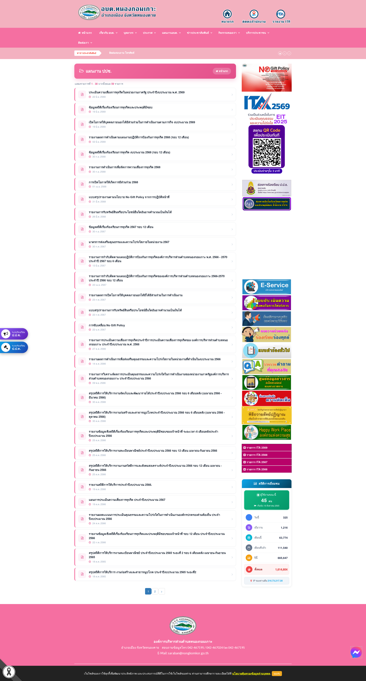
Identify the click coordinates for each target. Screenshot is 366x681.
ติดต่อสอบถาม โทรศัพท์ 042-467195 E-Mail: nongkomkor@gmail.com (148, 52)
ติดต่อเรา (83, 42)
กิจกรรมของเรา (227, 32)
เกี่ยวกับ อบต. (106, 32)
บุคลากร (128, 32)
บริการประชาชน (256, 32)
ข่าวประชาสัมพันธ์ (198, 32)
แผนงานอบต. (169, 32)
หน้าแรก (86, 32)
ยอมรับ (277, 673)
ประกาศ (147, 32)
